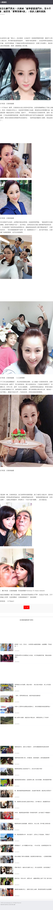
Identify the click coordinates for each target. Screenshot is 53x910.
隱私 (12, 904)
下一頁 (26, 607)
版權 (14, 904)
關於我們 (2, 904)
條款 (10, 904)
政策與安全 (7, 904)
